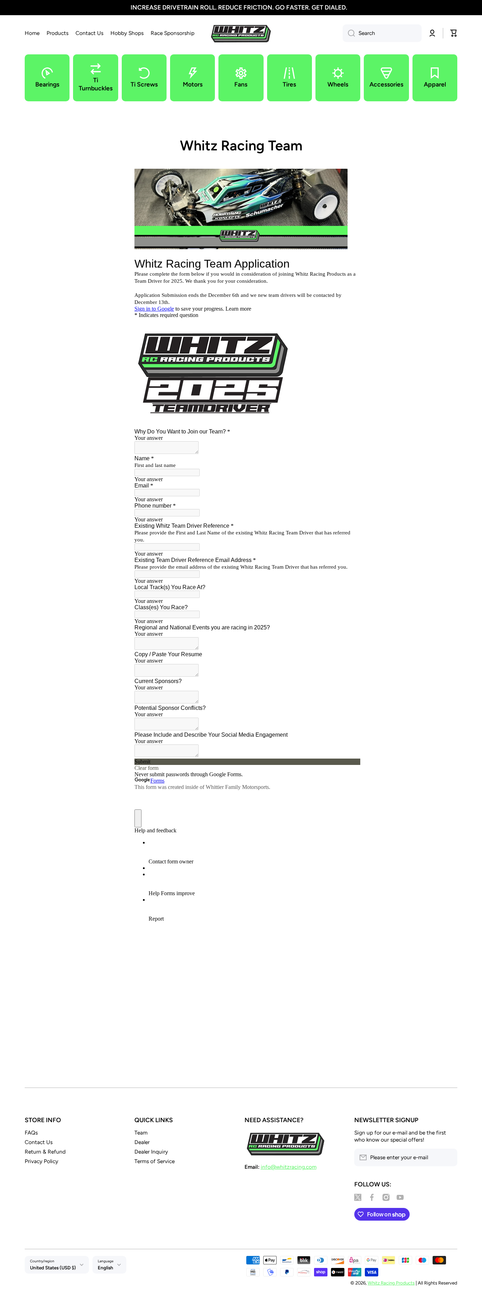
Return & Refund (45, 1151)
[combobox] (382, 33)
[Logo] (241, 33)
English (105, 1267)
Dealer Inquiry (151, 1151)
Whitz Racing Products (391, 1283)
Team (140, 1132)
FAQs (31, 1132)
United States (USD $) (53, 1267)
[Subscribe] (448, 1157)
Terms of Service (154, 1161)
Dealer (142, 1142)
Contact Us (39, 1142)
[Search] (349, 33)
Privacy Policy (41, 1161)
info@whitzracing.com (289, 1166)
